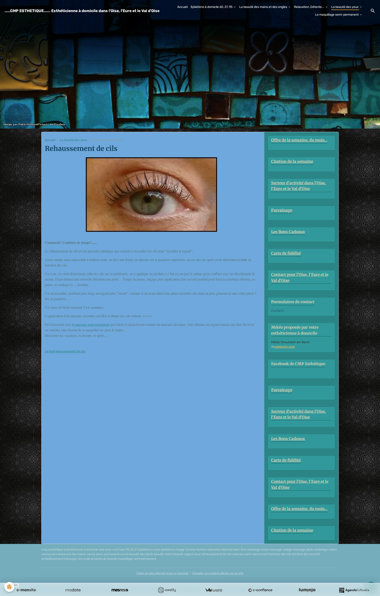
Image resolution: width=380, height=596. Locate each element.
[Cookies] (9, 587)
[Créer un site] (26, 590)
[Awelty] (166, 590)
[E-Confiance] (260, 590)
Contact (277, 311)
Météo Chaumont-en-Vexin (290, 342)
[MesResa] (119, 590)
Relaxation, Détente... (309, 7)
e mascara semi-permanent (91, 324)
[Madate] (73, 590)
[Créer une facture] (213, 590)
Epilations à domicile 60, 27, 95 (212, 7)
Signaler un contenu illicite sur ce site (218, 573)
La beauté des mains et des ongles (263, 7)
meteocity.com (284, 347)
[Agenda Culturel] (354, 590)
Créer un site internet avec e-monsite (162, 573)
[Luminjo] (307, 590)
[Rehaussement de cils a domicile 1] (151, 194)
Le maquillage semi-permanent (337, 14)
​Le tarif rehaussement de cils (65, 351)
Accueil (182, 7)
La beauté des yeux (345, 7)
